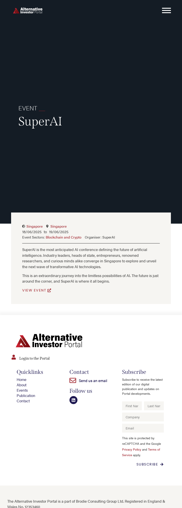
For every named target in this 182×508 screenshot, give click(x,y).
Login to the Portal (34, 358)
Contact (23, 401)
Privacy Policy (131, 449)
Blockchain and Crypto (63, 237)
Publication (26, 395)
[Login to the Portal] (13, 357)
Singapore (34, 226)
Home (21, 379)
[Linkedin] (73, 400)
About (21, 385)
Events (22, 390)
